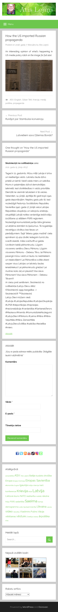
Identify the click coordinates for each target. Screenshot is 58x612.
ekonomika (9, 485)
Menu (11, 24)
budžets (39, 476)
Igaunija (24, 485)
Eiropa (8, 480)
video (9, 511)
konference (10, 491)
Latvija (38, 490)
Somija (40, 502)
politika (8, 103)
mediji (43, 100)
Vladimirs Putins (28, 511)
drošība (48, 475)
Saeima (31, 501)
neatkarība (31, 496)
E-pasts (10, 413)
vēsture (21, 516)
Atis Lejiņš (43, 45)
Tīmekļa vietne (13, 425)
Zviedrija (29, 517)
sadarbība (19, 501)
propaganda (18, 103)
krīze (30, 492)
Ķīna (6, 521)
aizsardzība (9, 476)
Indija (30, 485)
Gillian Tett (27, 100)
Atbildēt (8, 334)
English (17, 100)
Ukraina (41, 506)
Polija (7, 502)
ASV (11, 100)
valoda (49, 507)
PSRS (12, 502)
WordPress (28, 607)
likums (16, 496)
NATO (23, 496)
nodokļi (39, 496)
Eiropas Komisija (19, 481)
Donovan (43, 607)
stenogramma (11, 507)
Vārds (9, 402)
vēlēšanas (10, 516)
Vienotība (16, 512)
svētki (21, 507)
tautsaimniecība (29, 507)
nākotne (45, 496)
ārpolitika (44, 516)
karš (41, 485)
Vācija (41, 511)
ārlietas (35, 517)
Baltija (32, 475)
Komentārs (11, 362)
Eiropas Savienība (37, 480)
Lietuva (9, 496)
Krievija (36, 100)
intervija (36, 485)
